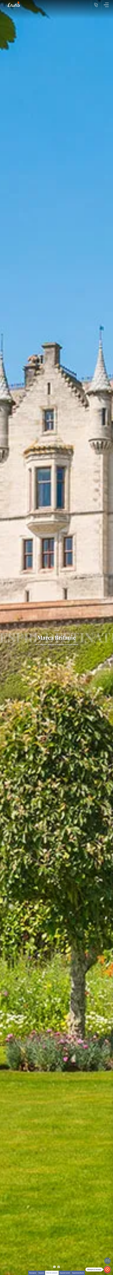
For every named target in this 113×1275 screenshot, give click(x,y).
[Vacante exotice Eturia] (13, 4)
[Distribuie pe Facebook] (59, 1266)
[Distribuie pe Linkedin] (54, 1266)
